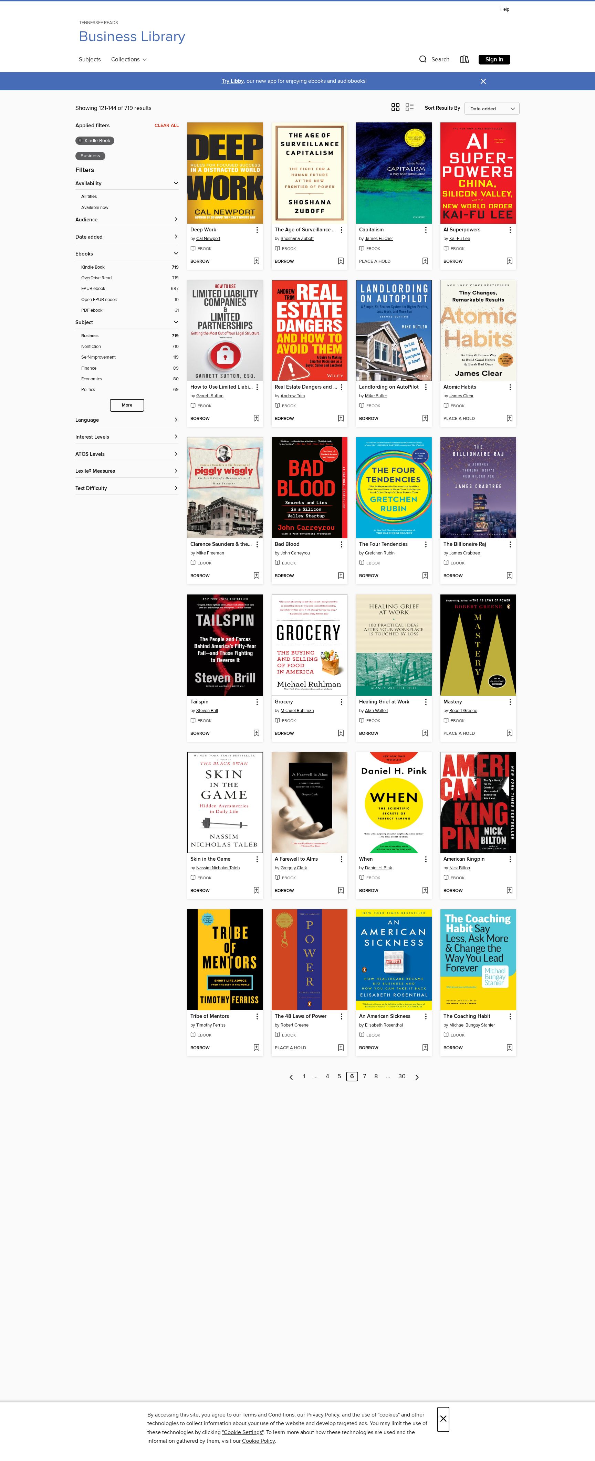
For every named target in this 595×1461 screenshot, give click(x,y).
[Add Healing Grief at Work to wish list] (425, 733)
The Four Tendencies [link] (383, 544)
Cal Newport (208, 238)
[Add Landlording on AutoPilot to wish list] (425, 418)
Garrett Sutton (209, 396)
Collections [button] (127, 59)
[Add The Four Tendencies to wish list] (425, 576)
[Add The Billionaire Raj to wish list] (509, 576)
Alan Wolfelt (376, 710)
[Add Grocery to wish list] (340, 733)
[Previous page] (291, 1076)
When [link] (366, 859)
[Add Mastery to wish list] (509, 733)
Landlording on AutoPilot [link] (389, 387)
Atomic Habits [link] (459, 387)
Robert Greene (463, 710)
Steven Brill (207, 710)
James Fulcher (379, 238)
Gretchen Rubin (380, 553)
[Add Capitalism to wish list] (425, 261)
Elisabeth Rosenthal (384, 1025)
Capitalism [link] (371, 230)
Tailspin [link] (199, 702)
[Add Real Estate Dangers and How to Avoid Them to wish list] (340, 418)
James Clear (461, 396)
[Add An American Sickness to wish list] (425, 1048)
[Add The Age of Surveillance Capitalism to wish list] (340, 261)
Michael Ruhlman (297, 710)
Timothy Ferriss (211, 1025)
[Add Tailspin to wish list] (256, 733)
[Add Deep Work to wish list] (256, 261)
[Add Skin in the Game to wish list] (256, 891)
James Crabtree (464, 553)
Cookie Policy (258, 1441)
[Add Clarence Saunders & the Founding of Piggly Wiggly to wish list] (256, 576)
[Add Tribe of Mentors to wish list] (256, 1048)
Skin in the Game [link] (210, 859)
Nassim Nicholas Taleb (218, 868)
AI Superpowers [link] (461, 230)
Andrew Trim (293, 396)
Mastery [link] (452, 702)
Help (504, 9)
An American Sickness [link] (384, 1016)
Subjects (90, 59)
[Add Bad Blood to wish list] (340, 576)
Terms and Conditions (268, 1414)
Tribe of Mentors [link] (209, 1016)
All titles (89, 197)
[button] (434, 61)
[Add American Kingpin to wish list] (509, 891)
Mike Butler (376, 396)
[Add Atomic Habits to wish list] (509, 418)
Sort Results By (442, 108)
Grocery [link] (284, 702)
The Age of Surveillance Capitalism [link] (306, 230)
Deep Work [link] (203, 230)
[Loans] (465, 61)
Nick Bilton (459, 868)
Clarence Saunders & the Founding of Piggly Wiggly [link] (221, 544)
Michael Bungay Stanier (472, 1025)
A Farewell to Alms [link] (296, 859)
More (127, 405)
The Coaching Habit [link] (466, 1016)
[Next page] (417, 1076)
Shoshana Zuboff (297, 238)
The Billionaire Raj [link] (464, 544)
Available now (94, 207)
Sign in (494, 59)
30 (402, 1076)
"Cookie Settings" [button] (242, 1432)
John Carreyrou (295, 553)
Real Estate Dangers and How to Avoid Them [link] (306, 387)
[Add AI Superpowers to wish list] (509, 261)
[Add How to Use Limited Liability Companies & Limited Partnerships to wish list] (256, 418)
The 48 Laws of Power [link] (300, 1016)
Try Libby (233, 81)
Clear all (167, 125)
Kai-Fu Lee (459, 238)
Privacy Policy (322, 1414)
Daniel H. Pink (378, 868)
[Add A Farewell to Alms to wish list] (340, 891)
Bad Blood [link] (287, 544)
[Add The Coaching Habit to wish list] (509, 1048)
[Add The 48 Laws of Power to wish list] (340, 1048)
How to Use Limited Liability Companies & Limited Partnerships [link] (221, 387)
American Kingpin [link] (464, 859)
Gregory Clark (294, 868)
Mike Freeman (210, 553)
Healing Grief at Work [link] (384, 702)
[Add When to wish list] (425, 891)
